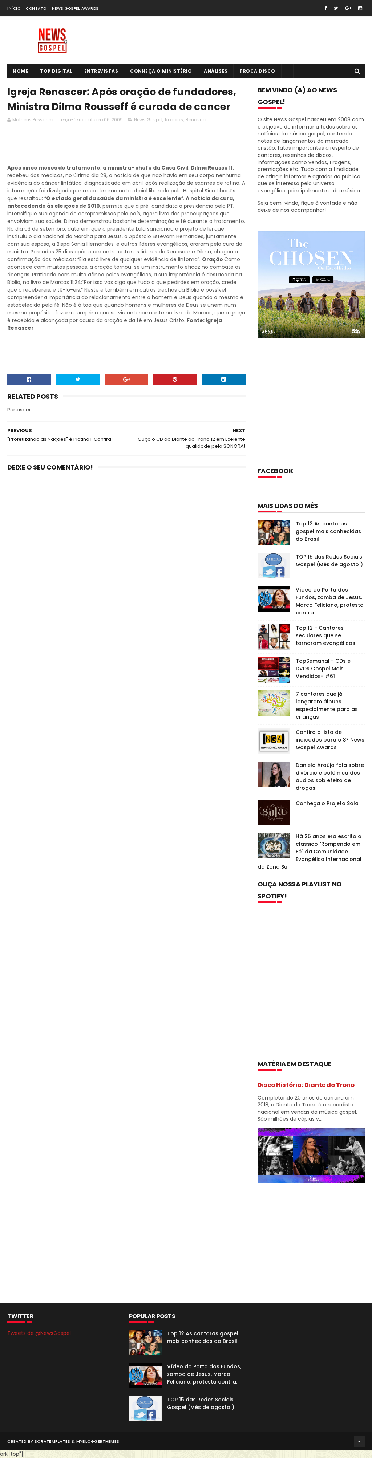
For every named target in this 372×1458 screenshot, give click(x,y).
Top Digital (56, 71)
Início (13, 8)
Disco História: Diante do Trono (306, 1085)
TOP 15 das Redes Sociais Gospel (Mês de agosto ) (329, 560)
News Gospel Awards (75, 8)
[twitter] (336, 8)
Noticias (174, 120)
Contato (36, 8)
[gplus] (348, 8)
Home (20, 71)
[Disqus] (126, 572)
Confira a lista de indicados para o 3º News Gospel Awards (330, 739)
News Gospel (148, 120)
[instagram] (360, 8)
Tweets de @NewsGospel (39, 1333)
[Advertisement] (139, 145)
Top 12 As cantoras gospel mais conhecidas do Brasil (328, 531)
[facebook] (325, 8)
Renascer (196, 120)
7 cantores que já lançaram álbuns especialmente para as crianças (327, 705)
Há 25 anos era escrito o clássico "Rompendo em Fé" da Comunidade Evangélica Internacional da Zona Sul (309, 851)
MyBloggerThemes (98, 1441)
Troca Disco (257, 71)
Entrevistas (101, 71)
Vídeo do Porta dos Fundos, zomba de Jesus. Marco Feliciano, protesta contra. (330, 601)
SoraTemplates (52, 1441)
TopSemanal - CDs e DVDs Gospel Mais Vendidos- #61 (323, 668)
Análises (215, 71)
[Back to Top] (359, 1441)
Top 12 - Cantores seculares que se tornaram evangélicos (325, 635)
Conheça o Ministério (161, 71)
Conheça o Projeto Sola (327, 803)
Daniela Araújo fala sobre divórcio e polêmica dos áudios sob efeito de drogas (330, 777)
